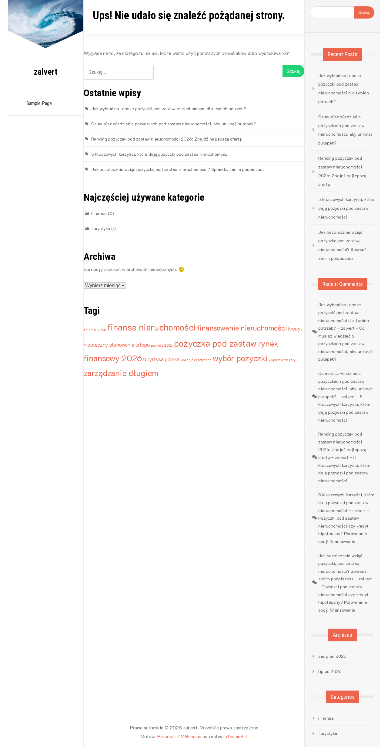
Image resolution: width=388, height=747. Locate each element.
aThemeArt (236, 736)
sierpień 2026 (332, 656)
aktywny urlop (95, 329)
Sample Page (39, 103)
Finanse (99, 213)
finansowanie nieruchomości (242, 327)
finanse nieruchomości (151, 327)
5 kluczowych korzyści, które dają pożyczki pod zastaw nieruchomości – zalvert (346, 502)
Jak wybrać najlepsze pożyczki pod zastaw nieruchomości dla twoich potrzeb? (168, 108)
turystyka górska (161, 359)
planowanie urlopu (129, 344)
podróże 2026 (162, 345)
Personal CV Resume (179, 736)
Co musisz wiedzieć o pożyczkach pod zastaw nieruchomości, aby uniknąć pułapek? (173, 124)
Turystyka (100, 228)
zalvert (46, 72)
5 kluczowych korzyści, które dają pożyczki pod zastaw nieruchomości (160, 154)
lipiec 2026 (330, 671)
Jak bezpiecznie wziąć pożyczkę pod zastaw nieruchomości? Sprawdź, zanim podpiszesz (178, 169)
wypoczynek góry (282, 360)
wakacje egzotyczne (196, 360)
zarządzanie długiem (121, 373)
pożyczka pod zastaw (215, 343)
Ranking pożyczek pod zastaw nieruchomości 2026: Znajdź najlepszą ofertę (166, 139)
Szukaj (364, 12)
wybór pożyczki (240, 358)
